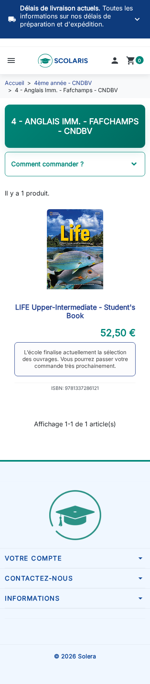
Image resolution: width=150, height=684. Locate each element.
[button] (11, 60)
